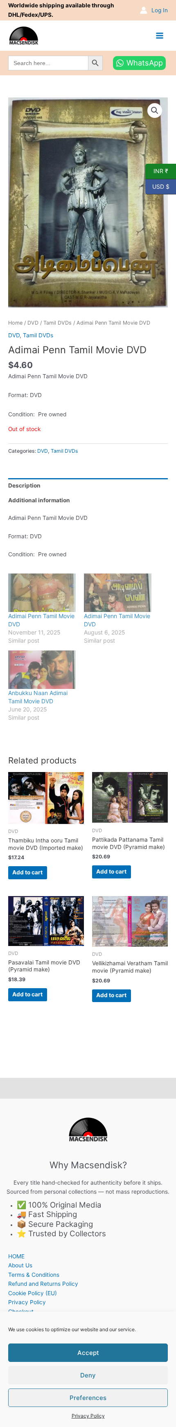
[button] (154, 110)
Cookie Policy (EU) (32, 1293)
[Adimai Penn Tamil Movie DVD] (42, 593)
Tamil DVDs (57, 323)
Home (15, 323)
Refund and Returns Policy (43, 1283)
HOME (16, 1256)
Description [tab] (24, 485)
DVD (32, 323)
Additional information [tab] (39, 500)
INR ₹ (156, 170)
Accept (88, 1353)
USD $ (157, 186)
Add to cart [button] (27, 872)
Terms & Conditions (33, 1274)
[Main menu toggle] (160, 35)
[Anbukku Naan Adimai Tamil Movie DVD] (42, 669)
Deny (88, 1375)
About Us (20, 1265)
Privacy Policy (88, 1416)
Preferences (88, 1398)
